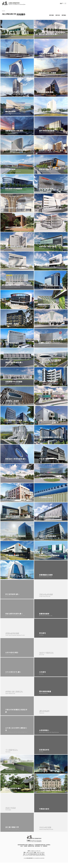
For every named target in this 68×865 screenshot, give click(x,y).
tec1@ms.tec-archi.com (35, 849)
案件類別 (64, 15)
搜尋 (61, 3)
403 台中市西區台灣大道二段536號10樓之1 (35, 852)
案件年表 (58, 15)
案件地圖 (51, 15)
